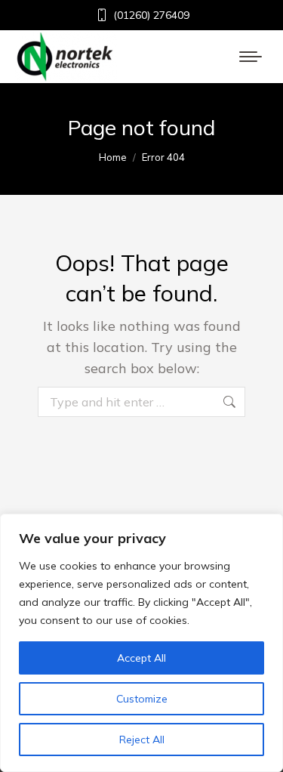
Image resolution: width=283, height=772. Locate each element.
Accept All (141, 658)
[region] (141, 643)
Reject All (142, 739)
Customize (142, 699)
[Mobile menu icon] (250, 56)
